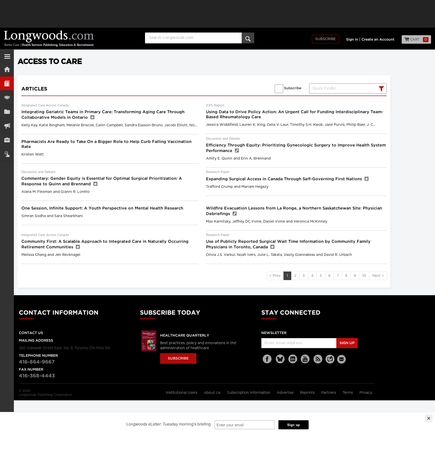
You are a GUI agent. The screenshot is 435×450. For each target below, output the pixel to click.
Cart (418, 39)
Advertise (286, 393)
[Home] (7, 69)
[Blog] (330, 362)
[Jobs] (7, 140)
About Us (213, 393)
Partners (329, 393)
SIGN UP (347, 343)
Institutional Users (182, 393)
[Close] (428, 418)
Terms (348, 393)
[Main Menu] (7, 58)
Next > (378, 276)
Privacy (365, 393)
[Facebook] (268, 359)
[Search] (380, 89)
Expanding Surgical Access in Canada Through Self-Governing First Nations (284, 179)
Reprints (308, 393)
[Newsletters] (342, 359)
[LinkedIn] (293, 359)
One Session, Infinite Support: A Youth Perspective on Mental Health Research (102, 208)
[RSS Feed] (318, 359)
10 (364, 276)
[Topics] (7, 83)
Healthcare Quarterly (184, 335)
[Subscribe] (7, 154)
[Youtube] (305, 359)
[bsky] (280, 359)
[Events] (7, 97)
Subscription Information (248, 393)
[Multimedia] (7, 126)
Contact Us (31, 333)
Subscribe (325, 39)
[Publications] (7, 111)
